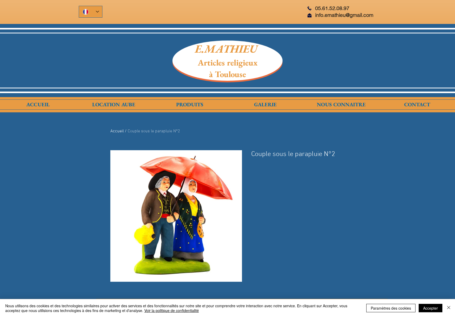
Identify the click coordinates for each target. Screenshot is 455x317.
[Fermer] (449, 308)
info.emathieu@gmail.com (344, 15)
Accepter (430, 308)
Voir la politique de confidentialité (171, 310)
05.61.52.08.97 (332, 8)
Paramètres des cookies (391, 308)
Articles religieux (228, 62)
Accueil (117, 131)
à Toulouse (227, 74)
